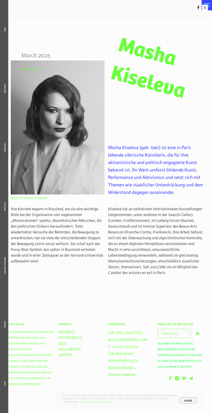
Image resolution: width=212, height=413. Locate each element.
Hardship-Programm (5, 265)
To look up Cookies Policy (96, 402)
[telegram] (190, 378)
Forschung (5, 147)
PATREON (5, 324)
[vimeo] (184, 378)
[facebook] (170, 378)
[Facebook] (198, 7)
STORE (5, 383)
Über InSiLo (5, 88)
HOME (5, 29)
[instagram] (177, 378)
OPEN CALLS (5, 206)
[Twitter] (205, 7)
